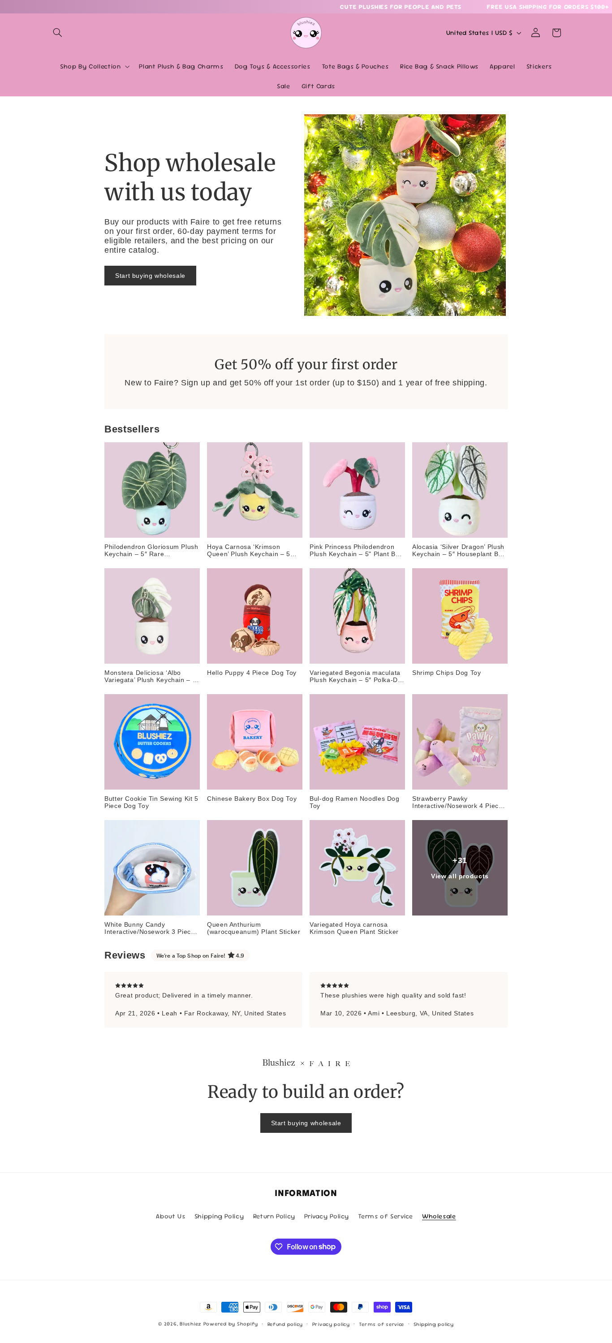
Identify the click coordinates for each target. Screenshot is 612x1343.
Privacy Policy (326, 1216)
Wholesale (439, 1216)
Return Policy (274, 1216)
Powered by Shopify (230, 1323)
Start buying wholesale (150, 275)
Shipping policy (434, 1324)
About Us (170, 1216)
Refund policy (285, 1324)
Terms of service (381, 1324)
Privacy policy (331, 1324)
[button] (57, 32)
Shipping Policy (219, 1216)
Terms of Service (385, 1216)
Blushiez (191, 1323)
